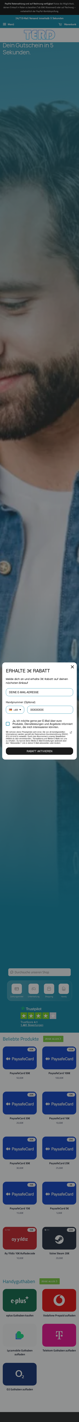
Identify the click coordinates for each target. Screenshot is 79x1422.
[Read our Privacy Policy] (71, 732)
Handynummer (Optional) (20, 702)
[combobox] (15, 710)
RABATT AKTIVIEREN (39, 751)
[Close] (72, 666)
